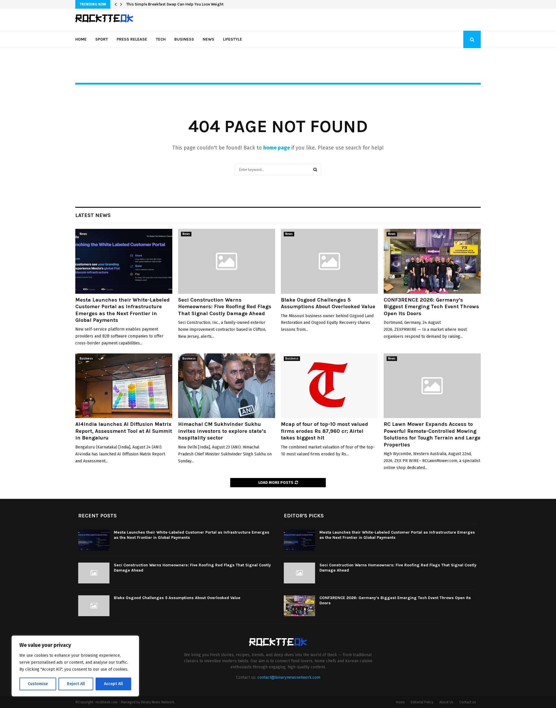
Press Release (132, 39)
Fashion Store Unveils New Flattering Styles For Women (176, 4)
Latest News (93, 215)
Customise (38, 683)
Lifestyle (232, 39)
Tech (161, 39)
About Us (446, 702)
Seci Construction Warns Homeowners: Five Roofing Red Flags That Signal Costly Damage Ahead (224, 307)
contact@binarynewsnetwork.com (288, 677)
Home (81, 39)
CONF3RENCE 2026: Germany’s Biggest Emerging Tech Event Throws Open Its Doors (431, 307)
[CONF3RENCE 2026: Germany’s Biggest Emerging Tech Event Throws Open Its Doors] (432, 261)
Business (184, 39)
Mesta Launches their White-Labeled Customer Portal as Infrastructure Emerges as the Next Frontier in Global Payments (122, 310)
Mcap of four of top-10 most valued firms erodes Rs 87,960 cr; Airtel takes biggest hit (324, 431)
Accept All (113, 683)
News (208, 39)
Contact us (467, 702)
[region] (75, 666)
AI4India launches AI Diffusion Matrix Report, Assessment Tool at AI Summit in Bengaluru (123, 431)
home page (276, 148)
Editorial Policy (422, 702)
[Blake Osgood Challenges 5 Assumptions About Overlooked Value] (329, 261)
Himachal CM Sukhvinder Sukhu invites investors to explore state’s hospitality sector (222, 431)
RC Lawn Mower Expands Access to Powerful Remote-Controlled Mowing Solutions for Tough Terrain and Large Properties (432, 434)
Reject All (76, 683)
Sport (101, 39)
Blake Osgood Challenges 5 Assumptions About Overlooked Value (328, 303)
